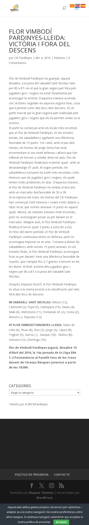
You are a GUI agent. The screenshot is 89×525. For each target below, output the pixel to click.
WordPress (44, 498)
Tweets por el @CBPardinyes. (28, 404)
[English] (78, 5)
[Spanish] (83, 5)
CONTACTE (62, 474)
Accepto (61, 522)
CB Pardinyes (23, 58)
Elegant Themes (41, 493)
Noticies (59, 58)
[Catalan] (72, 5)
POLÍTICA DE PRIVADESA (31, 474)
